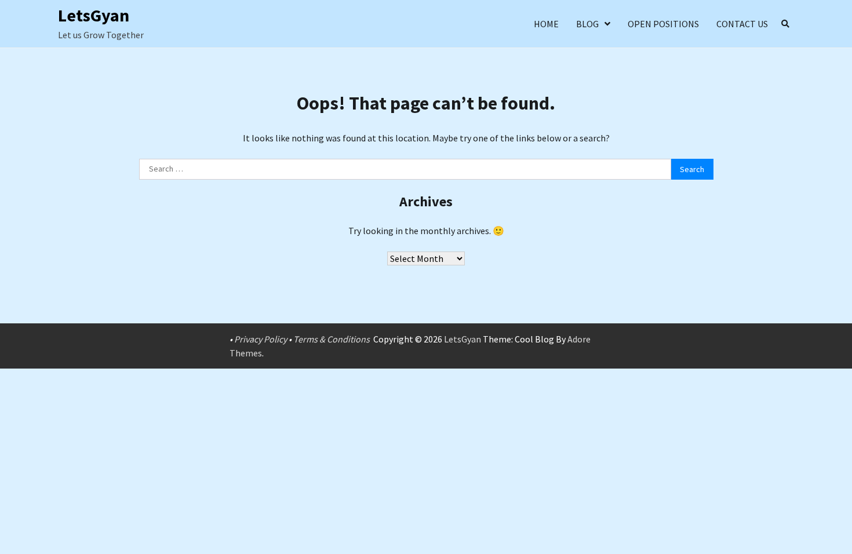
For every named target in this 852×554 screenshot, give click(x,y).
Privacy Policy (260, 339)
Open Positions (663, 24)
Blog (587, 24)
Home (546, 24)
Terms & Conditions (331, 339)
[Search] (785, 23)
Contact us (742, 24)
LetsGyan (93, 15)
